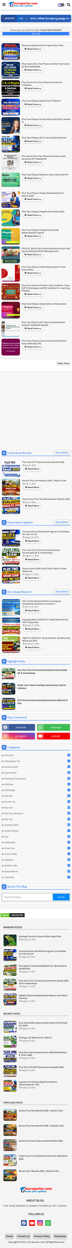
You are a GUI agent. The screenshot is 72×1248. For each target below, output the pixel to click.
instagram (20, 736)
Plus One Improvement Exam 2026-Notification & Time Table (43, 1053)
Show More (61, 452)
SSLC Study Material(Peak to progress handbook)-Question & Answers (41, 602)
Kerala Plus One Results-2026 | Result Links (44, 480)
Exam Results (37, 772)
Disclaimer (60, 1236)
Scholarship (37, 842)
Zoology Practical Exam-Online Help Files (40, 936)
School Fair (37, 848)
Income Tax (37, 801)
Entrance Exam (37, 766)
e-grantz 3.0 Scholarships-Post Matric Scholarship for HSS (38, 1083)
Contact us (23, 1236)
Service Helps (36, 853)
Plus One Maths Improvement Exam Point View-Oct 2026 (43, 1024)
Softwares (37, 859)
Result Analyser (37, 830)
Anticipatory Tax (36, 761)
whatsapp (56, 727)
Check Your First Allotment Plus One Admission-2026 (43, 1157)
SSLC (37, 836)
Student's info (37, 865)
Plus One (37, 807)
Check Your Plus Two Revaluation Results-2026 (46, 499)
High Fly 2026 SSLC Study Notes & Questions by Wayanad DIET (46, 639)
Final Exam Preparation (37, 778)
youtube (55, 736)
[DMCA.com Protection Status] (12, 916)
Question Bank (37, 824)
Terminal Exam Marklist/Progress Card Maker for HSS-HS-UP (46, 533)
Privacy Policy (42, 1236)
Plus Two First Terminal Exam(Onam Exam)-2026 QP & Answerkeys (41, 551)
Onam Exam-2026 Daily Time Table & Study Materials (44, 569)
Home (9, 1236)
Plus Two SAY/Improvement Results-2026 (43, 462)
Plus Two (37, 819)
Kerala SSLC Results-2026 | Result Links (39, 1170)
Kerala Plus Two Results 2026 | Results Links (41, 1125)
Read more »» (34, 48)
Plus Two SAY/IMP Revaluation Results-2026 (41, 1067)
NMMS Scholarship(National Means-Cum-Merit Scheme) (43, 996)
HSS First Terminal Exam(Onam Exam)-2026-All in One (42, 702)
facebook (21, 727)
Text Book (37, 877)
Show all (36, 33)
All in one (37, 755)
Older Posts (63, 363)
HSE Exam (37, 784)
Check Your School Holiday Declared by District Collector (41, 687)
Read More (33, 468)
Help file (36, 795)
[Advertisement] (36, 409)
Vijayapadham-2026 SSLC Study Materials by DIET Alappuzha (45, 620)
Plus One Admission (37, 813)
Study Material (37, 871)
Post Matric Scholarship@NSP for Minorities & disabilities (43, 967)
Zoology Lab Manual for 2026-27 (35, 1037)
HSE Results (36, 790)
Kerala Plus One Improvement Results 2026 (41, 1140)
